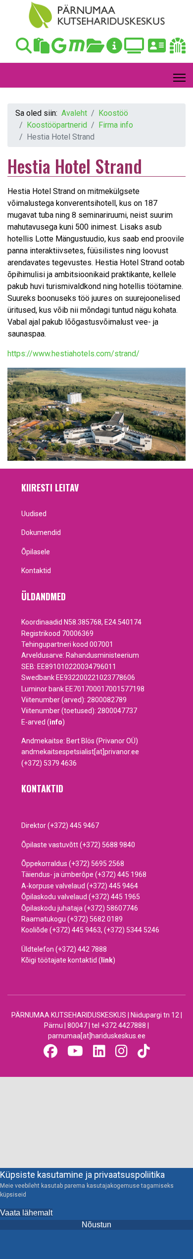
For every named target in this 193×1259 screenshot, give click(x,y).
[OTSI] (24, 48)
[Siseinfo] (178, 48)
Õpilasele (35, 552)
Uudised (34, 514)
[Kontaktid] (157, 48)
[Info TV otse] (134, 48)
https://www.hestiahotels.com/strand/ (73, 353)
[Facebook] (50, 1051)
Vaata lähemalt (26, 1213)
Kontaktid (36, 571)
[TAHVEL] (41, 48)
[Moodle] (77, 48)
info (55, 722)
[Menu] (179, 78)
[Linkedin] (99, 1051)
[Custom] (144, 1051)
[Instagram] (121, 1051)
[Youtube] (75, 1051)
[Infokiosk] (114, 48)
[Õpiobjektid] (95, 48)
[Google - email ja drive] (59, 48)
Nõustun (96, 1224)
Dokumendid (41, 532)
